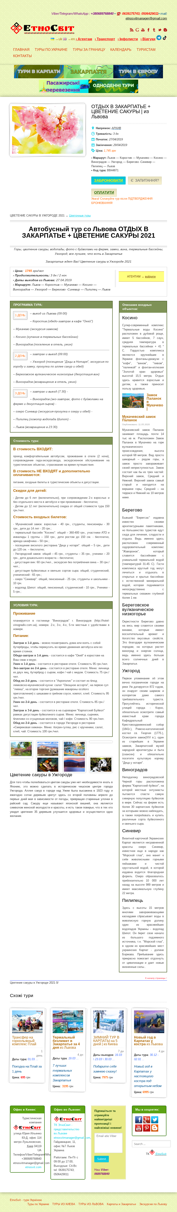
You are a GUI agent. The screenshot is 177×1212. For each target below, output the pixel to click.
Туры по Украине (38, 1204)
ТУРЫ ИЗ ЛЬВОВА (91, 1204)
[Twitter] (159, 30)
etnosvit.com (33, 1167)
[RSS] (131, 30)
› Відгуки (148, 39)
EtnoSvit (160, 1154)
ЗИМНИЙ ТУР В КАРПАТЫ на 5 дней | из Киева (106, 1041)
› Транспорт (105, 39)
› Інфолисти (128, 39)
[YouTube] (143, 30)
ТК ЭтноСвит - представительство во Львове (66, 1129)
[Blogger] (165, 30)
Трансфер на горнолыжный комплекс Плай (24, 1041)
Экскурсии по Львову (153, 1204)
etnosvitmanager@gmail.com (72, 1137)
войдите (150, 276)
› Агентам (84, 39)
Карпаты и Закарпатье (121, 1204)
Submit (101, 1159)
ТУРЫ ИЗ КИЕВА (63, 1204)
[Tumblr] (154, 30)
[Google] (137, 30)
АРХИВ (116, 128)
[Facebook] (148, 30)
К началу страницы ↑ (156, 978)
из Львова (66, 1042)
